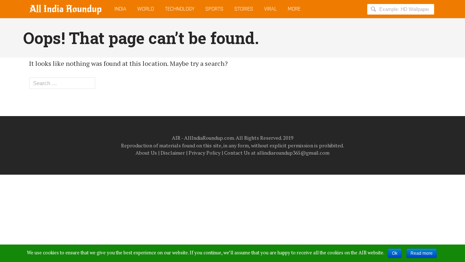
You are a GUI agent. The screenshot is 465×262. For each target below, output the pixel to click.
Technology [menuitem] (179, 9)
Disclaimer (173, 152)
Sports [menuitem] (214, 9)
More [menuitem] (294, 9)
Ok (394, 253)
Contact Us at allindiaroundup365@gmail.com (276, 152)
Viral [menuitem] (270, 9)
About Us (146, 152)
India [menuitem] (120, 9)
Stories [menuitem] (243, 9)
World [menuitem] (145, 9)
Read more (422, 253)
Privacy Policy (205, 152)
